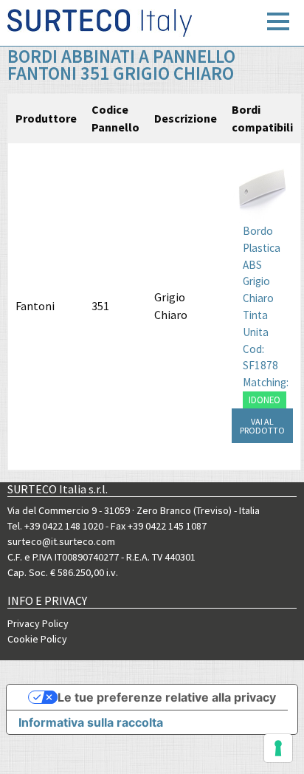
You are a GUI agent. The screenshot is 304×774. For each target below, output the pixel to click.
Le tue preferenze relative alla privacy (167, 697)
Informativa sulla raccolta (90, 722)
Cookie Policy (37, 638)
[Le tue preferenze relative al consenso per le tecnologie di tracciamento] (278, 748)
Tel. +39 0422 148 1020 (55, 525)
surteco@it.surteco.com (61, 541)
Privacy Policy (38, 623)
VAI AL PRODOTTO (262, 426)
